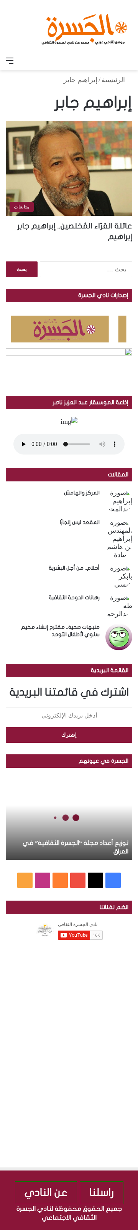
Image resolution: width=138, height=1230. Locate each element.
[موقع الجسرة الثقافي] (84, 26)
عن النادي (46, 1192)
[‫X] (95, 880)
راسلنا (101, 1192)
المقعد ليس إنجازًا (80, 522)
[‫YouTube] (77, 880)
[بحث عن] (128, 60)
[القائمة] (9, 60)
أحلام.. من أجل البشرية (74, 568)
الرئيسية (114, 80)
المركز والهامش (82, 493)
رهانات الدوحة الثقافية (74, 597)
